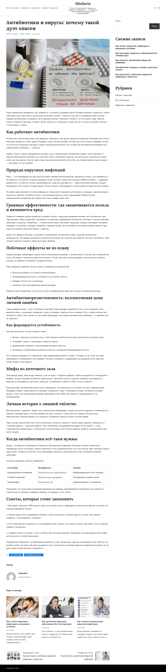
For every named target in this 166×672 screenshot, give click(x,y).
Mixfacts (83, 3)
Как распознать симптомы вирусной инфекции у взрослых (133, 75)
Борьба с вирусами (50, 8)
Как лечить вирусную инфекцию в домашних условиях (18, 624)
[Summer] (11, 577)
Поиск (118, 21)
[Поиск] (159, 8)
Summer (15, 34)
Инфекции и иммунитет (30, 8)
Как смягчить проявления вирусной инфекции (90, 622)
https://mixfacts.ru (24, 577)
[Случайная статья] (155, 8)
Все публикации (12, 8)
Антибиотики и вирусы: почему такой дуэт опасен (136, 68)
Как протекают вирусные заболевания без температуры (56, 622)
